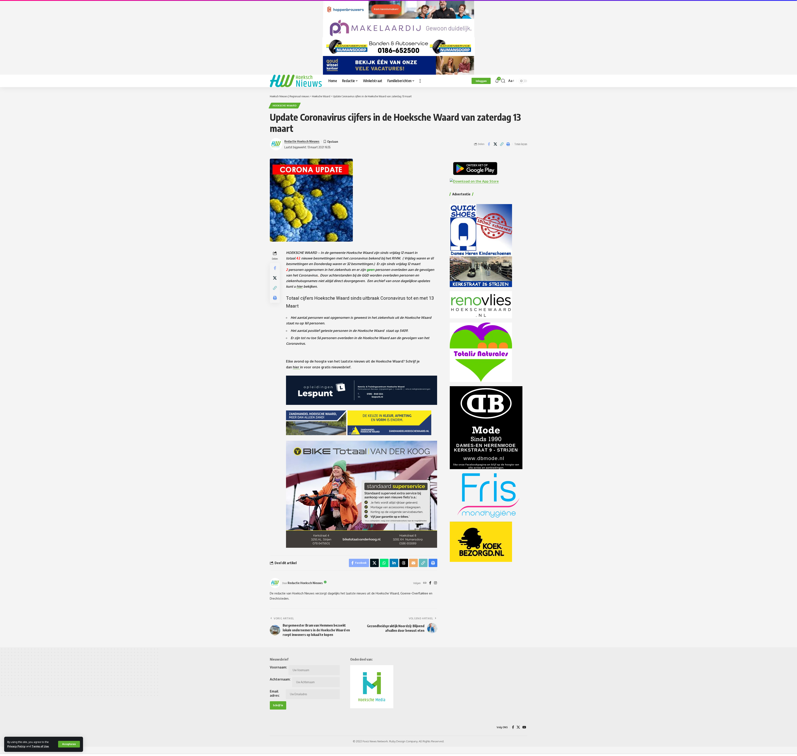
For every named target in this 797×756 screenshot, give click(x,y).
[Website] (425, 583)
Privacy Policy (16, 746)
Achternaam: (280, 679)
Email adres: (275, 693)
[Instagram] (435, 583)
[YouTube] (524, 727)
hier (300, 286)
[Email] (413, 563)
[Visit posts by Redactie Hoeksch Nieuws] (275, 583)
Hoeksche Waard (285, 105)
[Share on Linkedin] (394, 563)
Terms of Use (40, 746)
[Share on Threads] (403, 563)
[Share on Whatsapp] (384, 563)
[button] (69, 744)
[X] (518, 727)
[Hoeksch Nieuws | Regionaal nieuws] (296, 81)
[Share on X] (495, 144)
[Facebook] (430, 583)
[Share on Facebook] (489, 144)
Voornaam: (278, 667)
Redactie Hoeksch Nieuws (301, 141)
